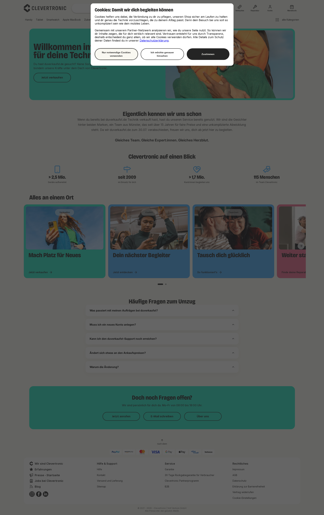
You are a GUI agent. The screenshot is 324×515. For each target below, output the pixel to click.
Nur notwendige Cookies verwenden (116, 54)
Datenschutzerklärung (154, 40)
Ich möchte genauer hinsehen (162, 54)
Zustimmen (208, 54)
